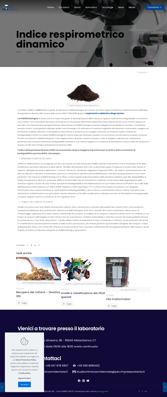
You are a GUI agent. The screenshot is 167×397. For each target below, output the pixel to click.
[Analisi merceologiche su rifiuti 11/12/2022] (165, 387)
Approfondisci (24, 378)
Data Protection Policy (26, 360)
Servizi (30, 52)
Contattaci (153, 7)
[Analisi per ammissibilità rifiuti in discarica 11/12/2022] (2, 387)
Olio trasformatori (118, 299)
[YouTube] (142, 391)
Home (19, 52)
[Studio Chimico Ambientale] (10, 7)
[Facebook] (139, 391)
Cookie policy (24, 373)
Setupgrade (102, 391)
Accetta (24, 384)
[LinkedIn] (145, 391)
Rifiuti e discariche (46, 52)
